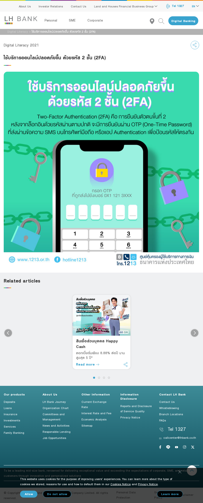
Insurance (10, 414)
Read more (86, 364)
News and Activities (56, 425)
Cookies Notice (120, 484)
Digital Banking (183, 21)
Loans (8, 408)
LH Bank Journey (54, 402)
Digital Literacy (17, 31)
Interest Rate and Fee (96, 413)
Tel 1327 (177, 6)
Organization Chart (56, 408)
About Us (25, 6)
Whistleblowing (169, 408)
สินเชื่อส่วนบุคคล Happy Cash (97, 343)
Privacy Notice (130, 417)
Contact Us (78, 6)
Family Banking (14, 433)
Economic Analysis (93, 419)
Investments (12, 420)
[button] (94, 378)
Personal (51, 20)
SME (73, 20)
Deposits (9, 402)
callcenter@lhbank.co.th (179, 437)
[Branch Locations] (154, 20)
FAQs (162, 420)
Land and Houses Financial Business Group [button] (124, 6)
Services (10, 426)
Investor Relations (51, 6)
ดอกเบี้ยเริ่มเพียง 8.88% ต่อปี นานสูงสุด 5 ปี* (100, 355)
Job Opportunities (54, 438)
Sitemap (86, 425)
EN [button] (194, 6)
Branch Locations (171, 414)
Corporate (95, 20)
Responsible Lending (57, 432)
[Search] (163, 20)
